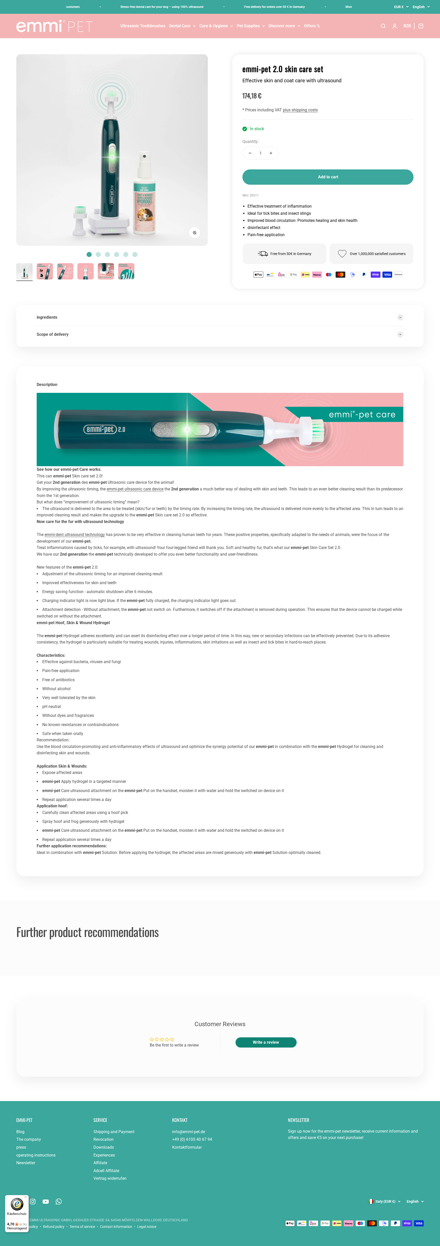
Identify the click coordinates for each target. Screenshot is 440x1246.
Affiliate (100, 1162)
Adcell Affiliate (106, 1170)
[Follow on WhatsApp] (58, 1201)
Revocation (103, 1139)
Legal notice (146, 1227)
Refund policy (53, 1227)
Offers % (312, 25)
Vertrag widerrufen (110, 1178)
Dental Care (179, 25)
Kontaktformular (187, 1147)
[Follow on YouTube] (45, 1201)
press (21, 1147)
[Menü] (26, 1198)
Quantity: (250, 141)
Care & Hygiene (213, 25)
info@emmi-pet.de (188, 1131)
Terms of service (82, 1227)
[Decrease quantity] (250, 153)
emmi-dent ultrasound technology (75, 534)
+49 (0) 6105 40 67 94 (192, 1139)
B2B (407, 25)
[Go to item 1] (24, 272)
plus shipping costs (300, 110)
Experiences (104, 1155)
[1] (45, 272)
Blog (20, 1131)
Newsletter (25, 1162)
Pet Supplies (248, 25)
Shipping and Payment (113, 1131)
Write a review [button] (266, 1042)
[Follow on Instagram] (32, 1201)
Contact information (116, 1227)
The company (28, 1139)
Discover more (282, 25)
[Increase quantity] (271, 153)
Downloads (103, 1147)
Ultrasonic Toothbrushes (142, 25)
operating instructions (36, 1155)
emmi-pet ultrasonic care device (135, 489)
